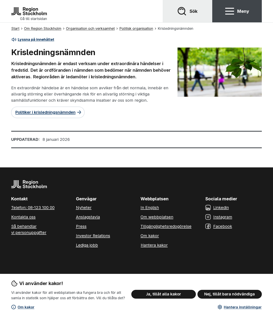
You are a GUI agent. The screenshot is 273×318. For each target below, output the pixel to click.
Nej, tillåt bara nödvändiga (229, 294)
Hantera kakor (154, 245)
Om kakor (26, 307)
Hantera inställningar (243, 307)
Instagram (222, 217)
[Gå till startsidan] (29, 11)
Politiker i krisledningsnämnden (45, 112)
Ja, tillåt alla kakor (163, 294)
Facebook (222, 226)
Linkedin (221, 207)
